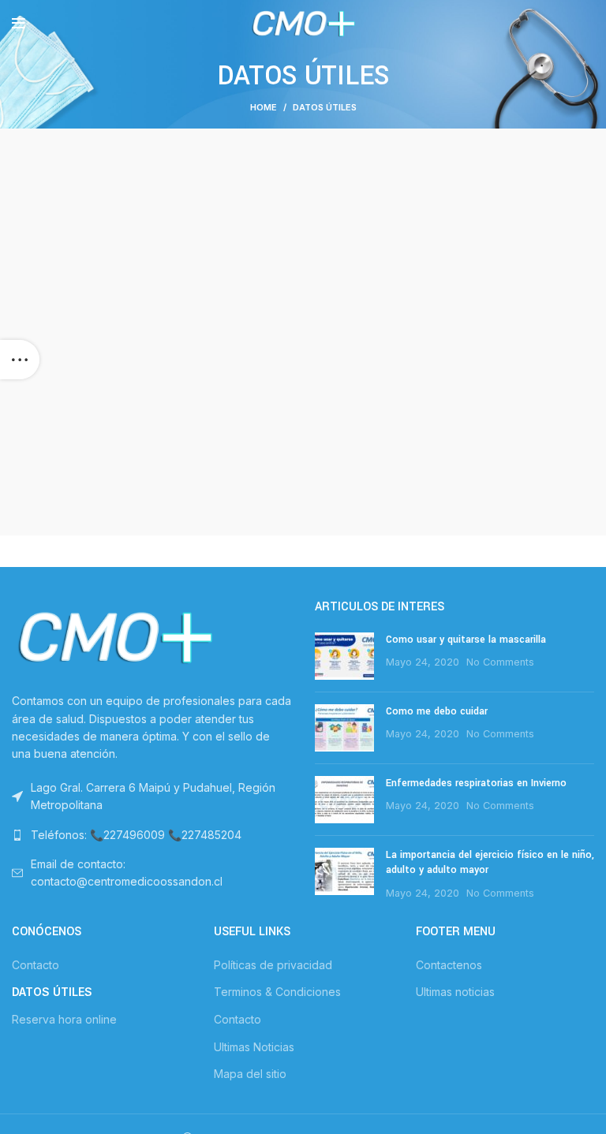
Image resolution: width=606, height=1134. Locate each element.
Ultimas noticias (455, 991)
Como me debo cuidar (437, 711)
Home (263, 107)
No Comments (500, 662)
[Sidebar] (19, 359)
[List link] (151, 835)
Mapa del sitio (250, 1073)
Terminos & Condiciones (277, 991)
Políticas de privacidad (273, 965)
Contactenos (449, 965)
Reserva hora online (64, 1019)
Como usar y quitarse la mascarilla (466, 639)
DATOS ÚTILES (52, 991)
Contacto (35, 965)
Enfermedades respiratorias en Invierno (476, 783)
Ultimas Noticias (254, 1047)
